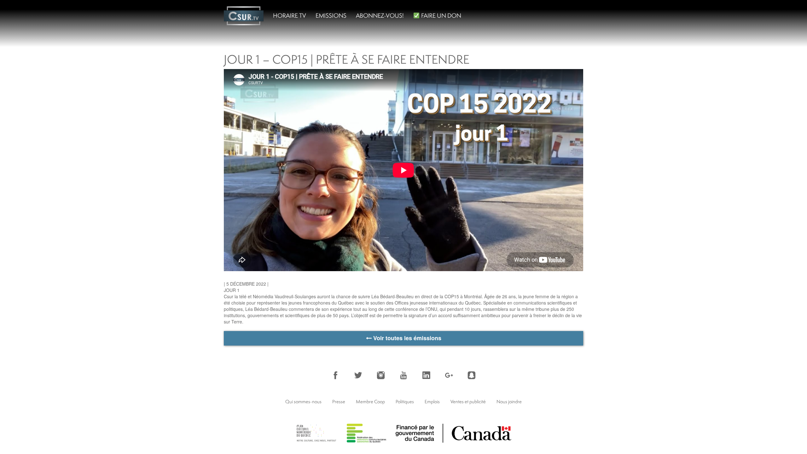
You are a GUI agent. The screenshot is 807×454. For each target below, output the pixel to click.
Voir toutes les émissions (406, 338)
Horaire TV (289, 15)
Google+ (449, 375)
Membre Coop (370, 401)
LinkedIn (426, 375)
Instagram (381, 375)
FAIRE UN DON (440, 15)
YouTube (403, 375)
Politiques (405, 401)
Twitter (358, 375)
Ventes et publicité (468, 401)
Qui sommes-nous (303, 401)
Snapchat (471, 375)
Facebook (335, 375)
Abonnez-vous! (380, 15)
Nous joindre (509, 401)
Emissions (331, 15)
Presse (338, 401)
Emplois (432, 401)
